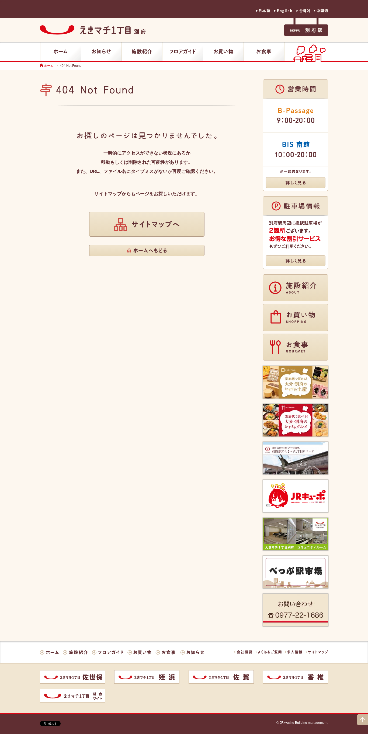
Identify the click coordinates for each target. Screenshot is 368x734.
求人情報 (293, 652)
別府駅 (306, 27)
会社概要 (243, 652)
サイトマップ (316, 652)
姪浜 (146, 676)
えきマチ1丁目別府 (93, 30)
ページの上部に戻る (362, 719)
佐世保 (72, 676)
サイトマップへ (146, 224)
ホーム (60, 51)
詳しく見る (295, 182)
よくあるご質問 (268, 652)
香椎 (295, 676)
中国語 (321, 11)
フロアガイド (182, 51)
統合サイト (72, 695)
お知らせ (101, 51)
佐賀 (221, 676)
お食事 (264, 51)
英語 (283, 11)
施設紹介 (142, 51)
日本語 (263, 11)
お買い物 (223, 51)
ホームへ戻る (146, 250)
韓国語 (303, 11)
